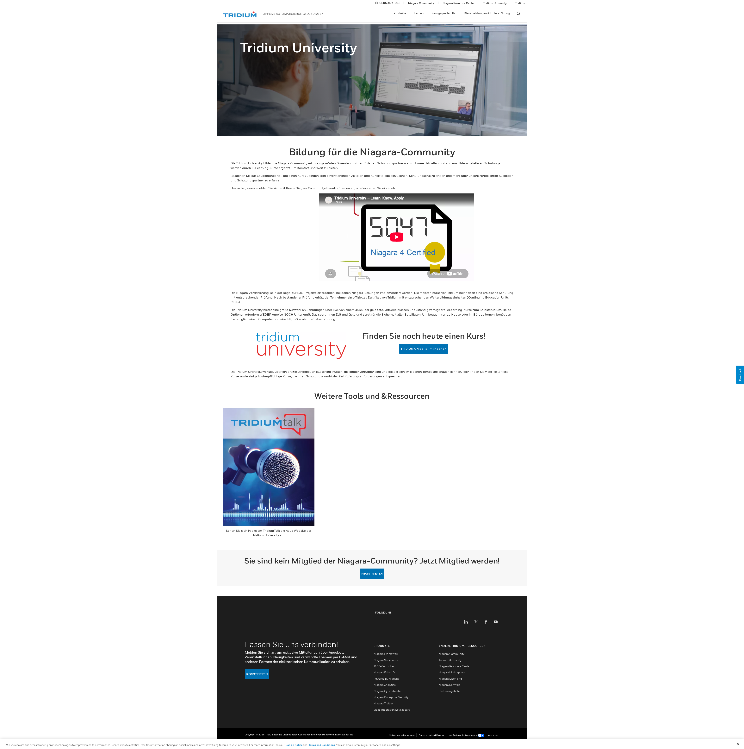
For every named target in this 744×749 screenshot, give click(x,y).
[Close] (738, 744)
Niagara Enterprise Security (391, 697)
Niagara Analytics (385, 684)
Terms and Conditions (322, 744)
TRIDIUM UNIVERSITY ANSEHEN (424, 348)
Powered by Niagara (386, 678)
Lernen (419, 13)
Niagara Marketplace (452, 672)
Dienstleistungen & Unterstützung (487, 13)
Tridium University (495, 3)
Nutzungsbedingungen (402, 735)
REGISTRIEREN (372, 573)
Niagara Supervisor (386, 660)
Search (518, 13)
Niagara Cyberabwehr (387, 691)
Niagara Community (421, 3)
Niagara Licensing (450, 678)
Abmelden (493, 735)
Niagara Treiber (383, 703)
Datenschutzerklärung (431, 735)
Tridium (520, 3)
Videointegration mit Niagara (392, 709)
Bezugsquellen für (443, 13)
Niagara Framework (386, 653)
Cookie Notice (294, 744)
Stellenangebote (449, 691)
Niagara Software (450, 684)
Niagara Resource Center (459, 3)
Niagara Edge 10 (384, 672)
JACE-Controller (384, 666)
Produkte (400, 13)
